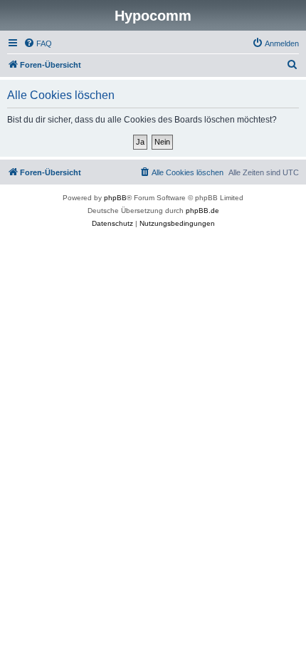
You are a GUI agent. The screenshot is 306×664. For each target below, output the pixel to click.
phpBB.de (202, 210)
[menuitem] (37, 43)
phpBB (115, 198)
